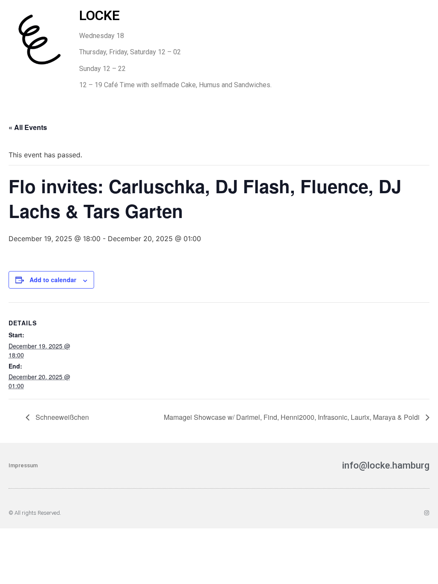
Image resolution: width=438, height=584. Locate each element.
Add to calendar (53, 279)
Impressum (23, 465)
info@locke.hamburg (385, 465)
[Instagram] (426, 513)
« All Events (28, 127)
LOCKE (99, 15)
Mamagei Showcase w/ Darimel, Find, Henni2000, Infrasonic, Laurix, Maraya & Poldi (292, 417)
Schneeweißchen (61, 417)
